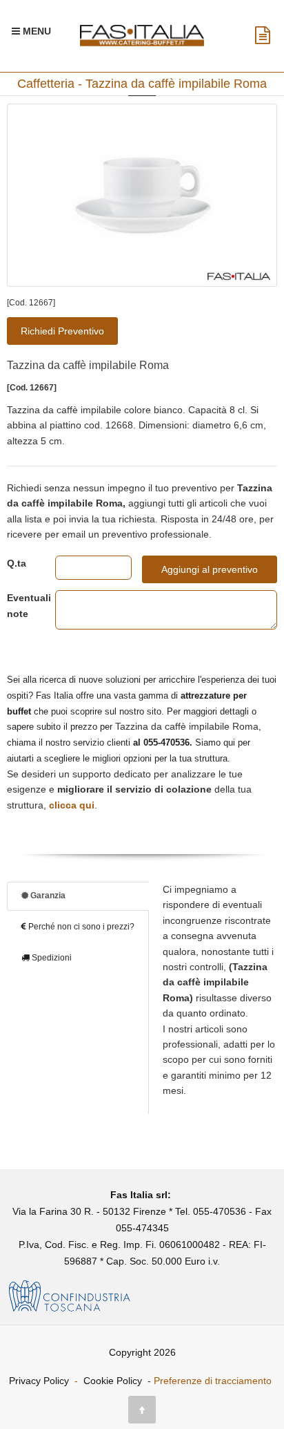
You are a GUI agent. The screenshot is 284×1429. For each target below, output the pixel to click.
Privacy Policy (39, 1380)
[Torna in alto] (142, 1409)
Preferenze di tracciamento (213, 1380)
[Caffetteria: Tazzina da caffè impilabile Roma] (142, 195)
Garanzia (46, 895)
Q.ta (16, 563)
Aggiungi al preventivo (209, 569)
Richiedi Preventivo (62, 331)
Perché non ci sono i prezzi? (80, 926)
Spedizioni (51, 958)
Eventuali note (20, 605)
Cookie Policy (112, 1380)
